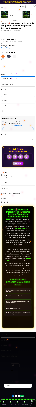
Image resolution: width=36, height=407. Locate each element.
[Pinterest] (7, 202)
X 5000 (5, 94)
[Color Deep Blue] (9, 56)
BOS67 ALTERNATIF (8, 84)
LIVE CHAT (30, 404)
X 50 (3, 111)
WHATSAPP (25, 404)
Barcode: (12, 30)
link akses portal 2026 (22, 228)
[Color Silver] (14, 56)
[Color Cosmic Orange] (3, 56)
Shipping (9, 41)
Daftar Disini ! (27, 2)
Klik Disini (18, 163)
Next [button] (34, 2)
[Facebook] (2, 202)
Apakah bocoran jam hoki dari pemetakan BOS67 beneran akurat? (17, 296)
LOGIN (10, 404)
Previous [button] (1, 2)
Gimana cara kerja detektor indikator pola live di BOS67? (18, 291)
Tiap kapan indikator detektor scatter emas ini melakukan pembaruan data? (18, 307)
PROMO (4, 404)
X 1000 (4, 100)
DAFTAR (17, 404)
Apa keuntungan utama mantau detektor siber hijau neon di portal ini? (18, 313)
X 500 (4, 105)
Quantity (4, 135)
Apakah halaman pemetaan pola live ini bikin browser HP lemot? (17, 302)
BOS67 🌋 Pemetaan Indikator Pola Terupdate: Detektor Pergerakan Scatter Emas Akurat (18, 2)
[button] (18, 182)
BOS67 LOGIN (7, 78)
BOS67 (8, 219)
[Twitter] (5, 202)
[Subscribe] (30, 386)
